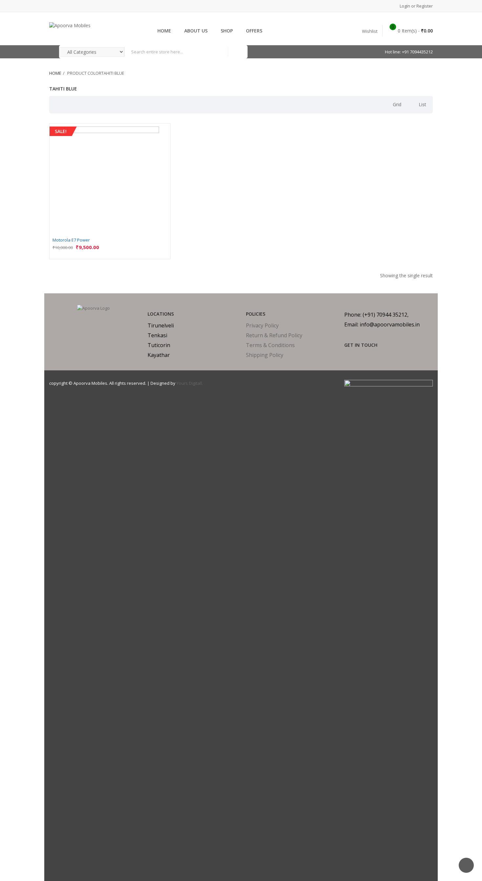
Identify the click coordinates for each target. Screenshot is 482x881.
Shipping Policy (264, 355)
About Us (196, 31)
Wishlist (369, 31)
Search (238, 52)
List (422, 104)
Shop (227, 31)
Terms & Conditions (270, 345)
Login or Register (416, 6)
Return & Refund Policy (274, 335)
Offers (254, 31)
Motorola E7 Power (71, 240)
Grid (397, 104)
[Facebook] (346, 356)
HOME (164, 31)
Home (55, 73)
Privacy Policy (262, 325)
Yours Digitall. (189, 383)
